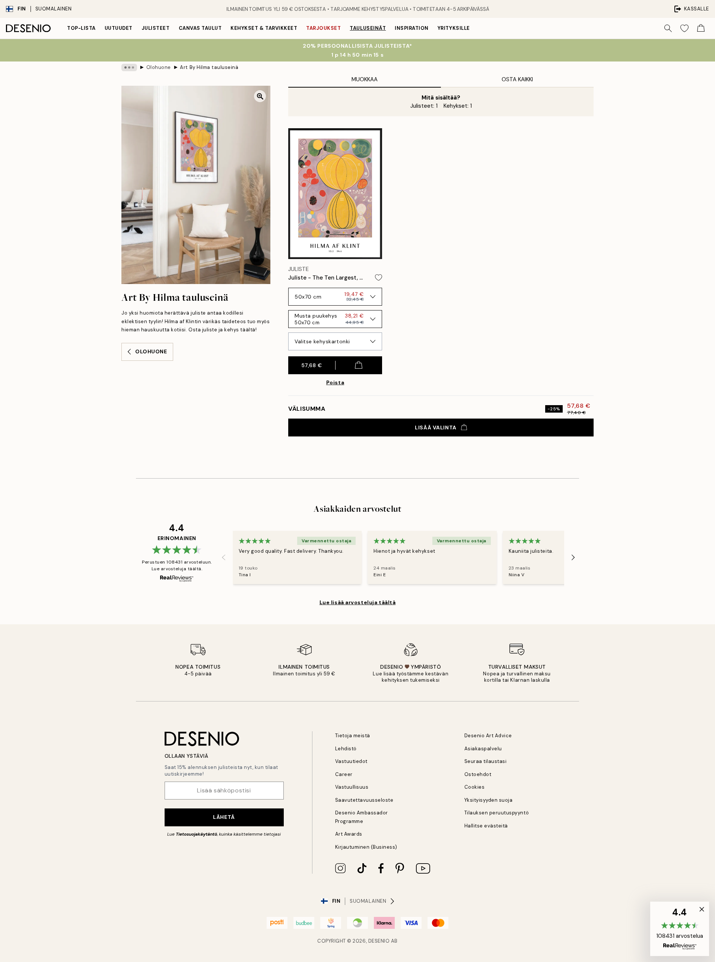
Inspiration (412, 28)
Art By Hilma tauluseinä (209, 67)
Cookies (474, 787)
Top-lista (81, 28)
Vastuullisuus (352, 787)
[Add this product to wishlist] (378, 277)
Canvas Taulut (200, 28)
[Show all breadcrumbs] (129, 67)
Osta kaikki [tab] (517, 79)
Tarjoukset (323, 28)
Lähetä (224, 817)
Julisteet (156, 28)
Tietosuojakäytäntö (196, 834)
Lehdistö (346, 748)
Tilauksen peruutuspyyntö (496, 813)
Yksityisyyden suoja (488, 800)
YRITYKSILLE (454, 28)
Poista (335, 382)
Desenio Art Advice (488, 735)
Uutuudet (119, 28)
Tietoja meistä (352, 735)
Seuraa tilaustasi (485, 761)
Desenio (379, 941)
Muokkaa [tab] (365, 79)
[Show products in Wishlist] (684, 28)
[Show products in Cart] (701, 28)
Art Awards (348, 834)
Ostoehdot (478, 774)
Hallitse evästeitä (486, 826)
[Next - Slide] (573, 558)
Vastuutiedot (351, 761)
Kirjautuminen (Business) (366, 847)
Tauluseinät (368, 28)
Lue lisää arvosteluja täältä (358, 602)
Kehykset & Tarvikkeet (264, 28)
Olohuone (158, 67)
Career (344, 774)
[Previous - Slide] (224, 558)
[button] (679, 929)
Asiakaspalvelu (483, 748)
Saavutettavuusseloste (364, 800)
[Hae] (668, 28)
